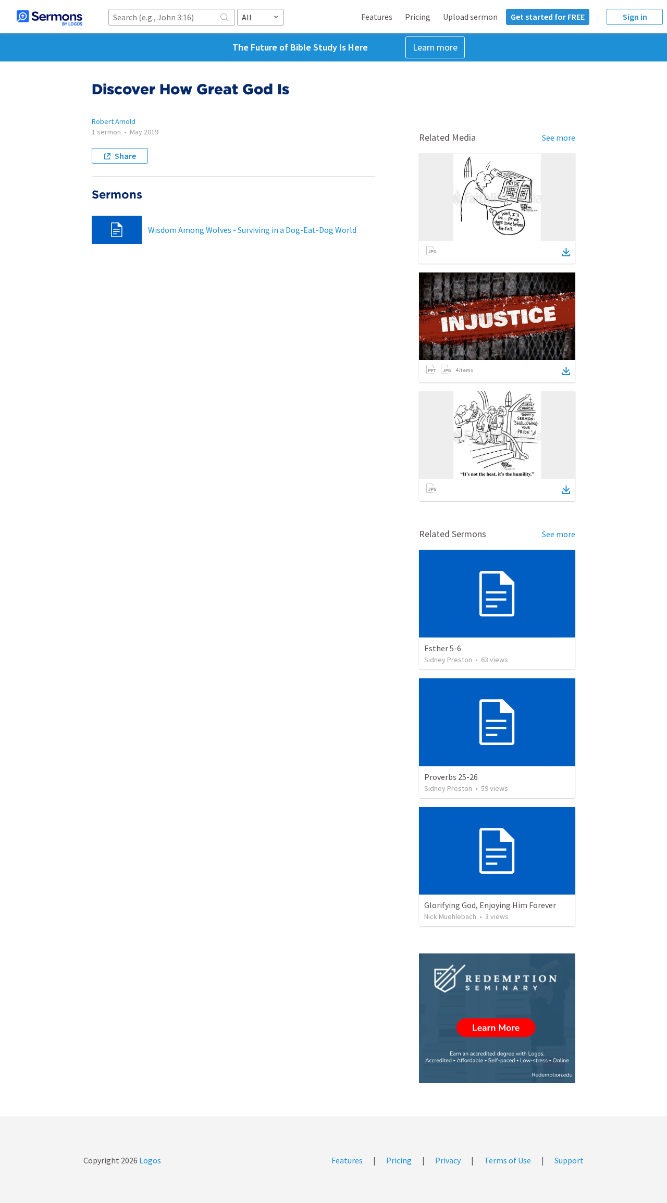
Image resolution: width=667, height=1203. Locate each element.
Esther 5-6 (442, 648)
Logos (149, 1160)
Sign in (635, 16)
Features (376, 16)
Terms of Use (507, 1160)
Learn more (435, 47)
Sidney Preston (448, 659)
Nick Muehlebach (450, 916)
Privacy (448, 1160)
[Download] (566, 252)
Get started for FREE (548, 16)
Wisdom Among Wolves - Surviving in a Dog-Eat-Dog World (252, 230)
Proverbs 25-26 (451, 777)
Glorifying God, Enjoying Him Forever (490, 905)
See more (558, 137)
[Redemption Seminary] (497, 1018)
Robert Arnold (113, 121)
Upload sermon (470, 16)
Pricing (417, 16)
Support (569, 1160)
